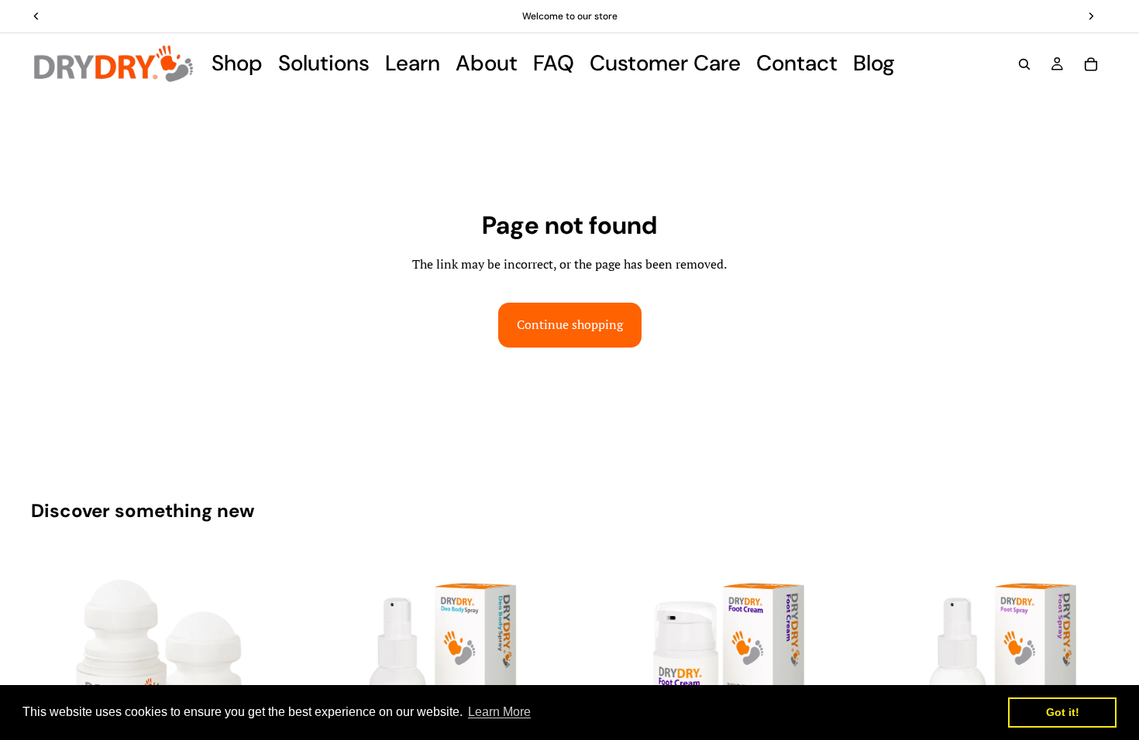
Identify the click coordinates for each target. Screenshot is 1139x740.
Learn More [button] (499, 711)
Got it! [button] (1062, 712)
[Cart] (1091, 64)
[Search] (1024, 64)
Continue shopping (570, 324)
